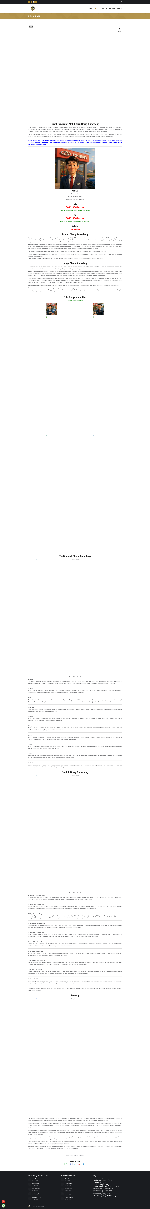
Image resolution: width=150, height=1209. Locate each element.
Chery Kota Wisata (36, 1197)
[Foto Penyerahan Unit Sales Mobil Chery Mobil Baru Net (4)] (98, 375)
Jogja (109, 1186)
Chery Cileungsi (36, 1193)
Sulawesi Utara (107, 1191)
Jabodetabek (99, 1181)
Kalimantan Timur (98, 1190)
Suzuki (99, 1195)
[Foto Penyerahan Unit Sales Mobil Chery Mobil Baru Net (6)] (98, 493)
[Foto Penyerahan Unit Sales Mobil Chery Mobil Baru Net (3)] (51, 375)
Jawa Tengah (101, 1184)
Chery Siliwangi (35, 1183)
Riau (110, 1190)
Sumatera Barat (115, 1191)
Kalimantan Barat (115, 1186)
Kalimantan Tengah (109, 1188)
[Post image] (29, 1179)
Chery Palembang (36, 1178)
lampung (106, 1190)
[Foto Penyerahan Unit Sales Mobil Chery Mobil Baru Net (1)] (51, 309)
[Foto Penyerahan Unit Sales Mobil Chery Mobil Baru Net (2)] (98, 309)
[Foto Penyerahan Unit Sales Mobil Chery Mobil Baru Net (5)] (51, 493)
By (76, 1155)
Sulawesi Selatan (98, 1191)
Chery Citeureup (36, 1188)
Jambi (115, 1180)
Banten (101, 1179)
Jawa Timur (100, 1186)
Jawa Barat (99, 1182)
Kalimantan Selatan (98, 1188)
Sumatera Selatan (97, 1193)
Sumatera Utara (106, 1193)
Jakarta (109, 1181)
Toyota (111, 1195)
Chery (31, 26)
